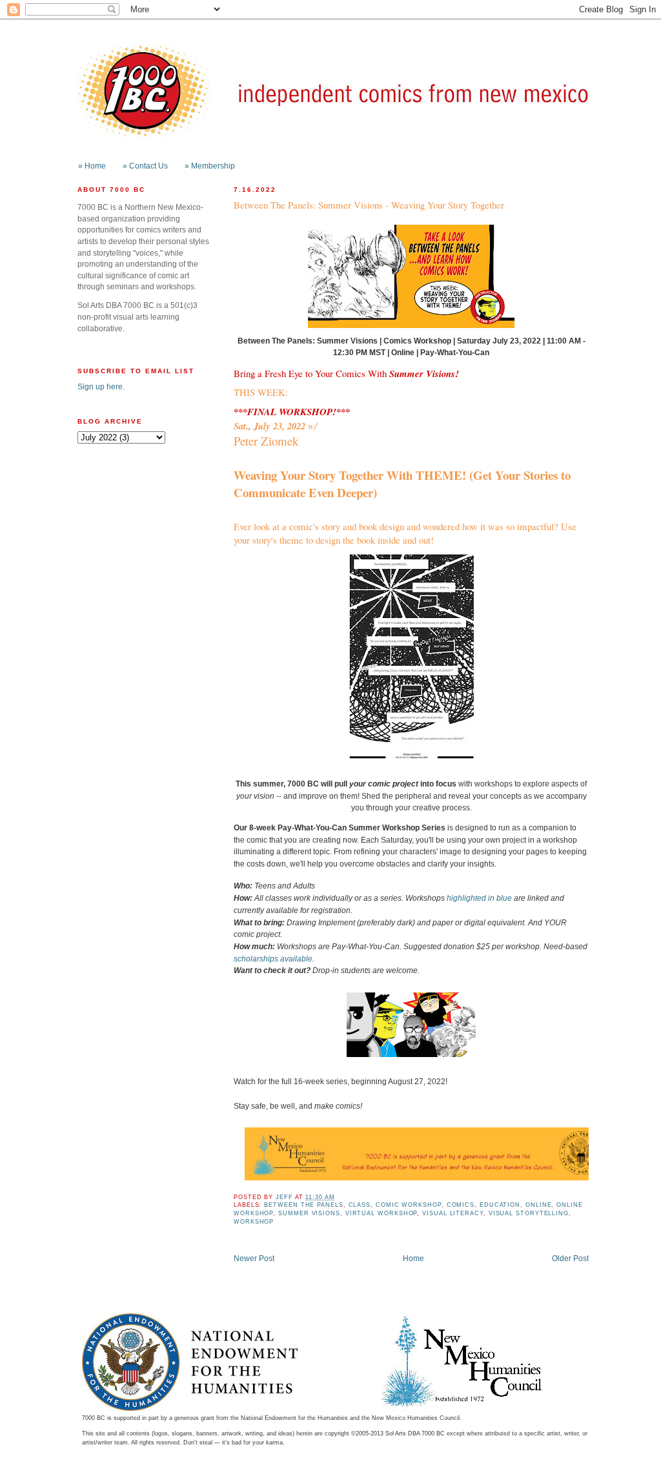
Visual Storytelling (529, 1213)
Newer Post (254, 1258)
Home (413, 1258)
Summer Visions (309, 1213)
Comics (460, 1205)
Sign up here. (101, 386)
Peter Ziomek (266, 441)
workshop (254, 1221)
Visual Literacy (452, 1213)
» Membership (210, 165)
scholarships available (273, 958)
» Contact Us (145, 165)
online (538, 1205)
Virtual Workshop (381, 1213)
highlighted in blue (479, 898)
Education (500, 1205)
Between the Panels (303, 1205)
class (360, 1205)
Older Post (570, 1258)
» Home (92, 165)
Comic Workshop (409, 1205)
